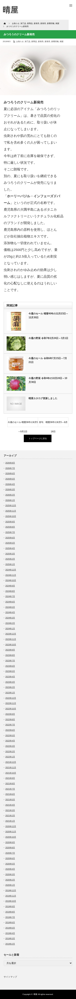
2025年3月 (10, 554)
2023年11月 (10, 639)
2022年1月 (10, 757)
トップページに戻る (38, 438)
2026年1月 (10, 500)
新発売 (41, 41)
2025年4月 (10, 548)
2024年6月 (10, 602)
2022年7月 (10, 725)
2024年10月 (10, 580)
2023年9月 (10, 650)
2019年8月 (10, 912)
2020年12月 (10, 826)
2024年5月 (10, 607)
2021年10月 (10, 773)
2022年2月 (10, 751)
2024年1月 (10, 628)
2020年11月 (10, 831)
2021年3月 (10, 810)
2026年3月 (10, 489)
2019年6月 (10, 922)
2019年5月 (10, 928)
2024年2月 (10, 623)
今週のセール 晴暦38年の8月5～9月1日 (23, 424)
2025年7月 (10, 532)
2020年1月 (10, 885)
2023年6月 (10, 666)
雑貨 (61, 41)
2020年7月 (10, 853)
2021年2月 (10, 815)
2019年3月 (10, 938)
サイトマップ (10, 977)
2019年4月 (10, 933)
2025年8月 (10, 527)
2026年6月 (10, 473)
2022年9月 (10, 714)
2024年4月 (10, 612)
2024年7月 (10, 596)
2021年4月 (10, 805)
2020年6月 (10, 858)
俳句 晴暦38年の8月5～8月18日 (53, 424)
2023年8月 (10, 655)
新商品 (34, 41)
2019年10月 (10, 901)
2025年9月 (10, 522)
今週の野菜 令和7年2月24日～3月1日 (49, 338)
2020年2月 (10, 880)
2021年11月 (10, 767)
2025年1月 (10, 564)
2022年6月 (10, 730)
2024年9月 (10, 586)
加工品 (27, 41)
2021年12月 (10, 762)
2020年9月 (10, 842)
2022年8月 (10, 719)
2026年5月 (10, 479)
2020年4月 (10, 869)
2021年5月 (10, 799)
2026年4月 (10, 484)
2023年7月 (10, 660)
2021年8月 (10, 783)
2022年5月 (10, 735)
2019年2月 (10, 944)
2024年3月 (10, 618)
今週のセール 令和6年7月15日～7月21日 (48, 360)
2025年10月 (10, 516)
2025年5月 (10, 543)
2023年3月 (10, 682)
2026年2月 (10, 495)
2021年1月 (10, 821)
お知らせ (20, 41)
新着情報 (55, 41)
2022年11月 (10, 703)
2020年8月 (10, 847)
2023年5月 (10, 671)
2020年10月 (10, 837)
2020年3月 (10, 874)
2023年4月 (10, 676)
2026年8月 (10, 463)
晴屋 (35, 994)
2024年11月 (10, 575)
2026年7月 (10, 468)
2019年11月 (10, 896)
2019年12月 (10, 890)
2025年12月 (10, 505)
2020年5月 (10, 864)
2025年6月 (10, 538)
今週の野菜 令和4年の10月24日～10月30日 (48, 380)
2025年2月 (10, 559)
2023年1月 (10, 693)
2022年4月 (10, 741)
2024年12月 (10, 570)
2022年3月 (10, 746)
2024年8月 (10, 591)
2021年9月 (10, 778)
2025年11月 (10, 511)
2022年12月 (10, 698)
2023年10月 (10, 644)
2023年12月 (10, 634)
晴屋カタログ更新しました (43, 398)
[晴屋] (10, 9)
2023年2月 (10, 687)
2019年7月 (10, 917)
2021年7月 (10, 789)
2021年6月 (10, 794)
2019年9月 (10, 906)
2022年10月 (10, 709)
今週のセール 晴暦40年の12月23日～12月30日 (48, 315)
